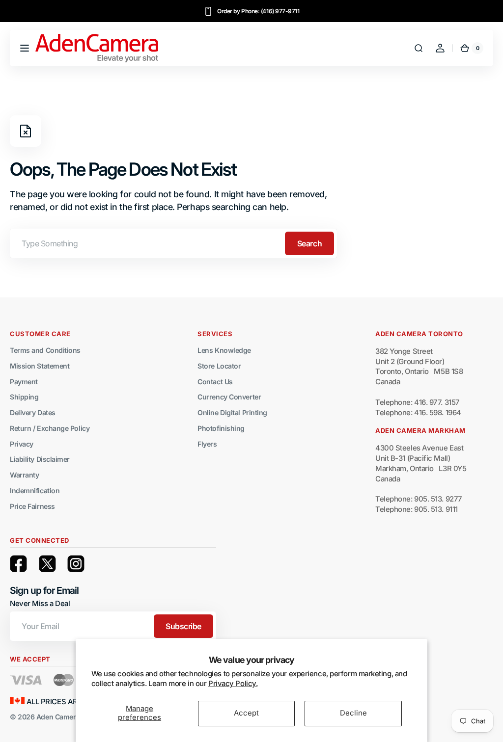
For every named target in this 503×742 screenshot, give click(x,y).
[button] (24, 48)
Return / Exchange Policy (49, 428)
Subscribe (183, 626)
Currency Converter (229, 397)
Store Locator (219, 366)
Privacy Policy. (232, 683)
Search (309, 243)
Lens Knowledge (224, 350)
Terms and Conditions (45, 350)
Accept (246, 713)
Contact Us (215, 381)
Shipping (24, 397)
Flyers (207, 444)
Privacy (21, 444)
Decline (353, 713)
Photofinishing (221, 428)
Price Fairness (32, 506)
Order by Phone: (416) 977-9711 (258, 11)
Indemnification (34, 490)
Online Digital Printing (232, 412)
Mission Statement (39, 366)
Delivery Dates (33, 412)
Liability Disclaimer (40, 459)
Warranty (24, 475)
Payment (24, 381)
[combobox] (173, 243)
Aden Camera (58, 717)
